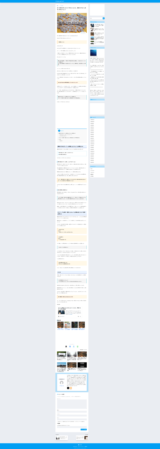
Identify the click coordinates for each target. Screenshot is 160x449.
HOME (80, 444)
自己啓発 (85, 349)
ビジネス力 (92, 170)
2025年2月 (92, 136)
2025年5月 (92, 130)
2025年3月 (92, 134)
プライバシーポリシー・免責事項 (82, 446)
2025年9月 (92, 123)
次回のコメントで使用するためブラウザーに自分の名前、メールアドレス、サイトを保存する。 (71, 421)
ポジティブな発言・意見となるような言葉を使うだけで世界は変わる (69, 137)
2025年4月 (92, 132)
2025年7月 (92, 127)
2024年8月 (92, 147)
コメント (59, 398)
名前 (58, 410)
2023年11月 (92, 151)
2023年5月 (92, 158)
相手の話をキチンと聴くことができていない (66, 134)
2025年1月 (92, 138)
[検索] (104, 18)
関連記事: (61, 140)
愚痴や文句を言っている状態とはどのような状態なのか (67, 133)
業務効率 (92, 174)
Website (71, 389)
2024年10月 (92, 143)
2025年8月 (92, 125)
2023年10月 (92, 153)
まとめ (60, 139)
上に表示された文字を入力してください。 (64, 425)
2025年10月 (92, 121)
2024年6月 (92, 149)
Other (91, 168)
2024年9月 (92, 145)
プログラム (92, 172)
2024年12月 (92, 140)
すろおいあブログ (60, 1)
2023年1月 (92, 160)
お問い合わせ (75, 446)
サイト (58, 417)
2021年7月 (92, 162)
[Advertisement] (72, 109)
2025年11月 (92, 119)
